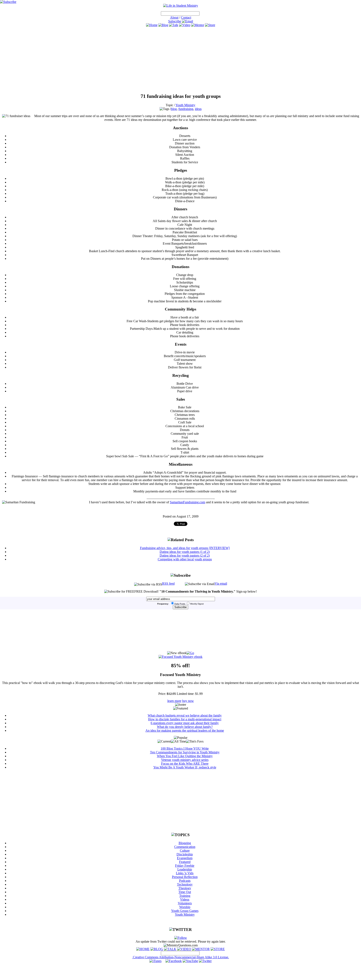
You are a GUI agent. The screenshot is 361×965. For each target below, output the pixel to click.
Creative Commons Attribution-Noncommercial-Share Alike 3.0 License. (180, 957)
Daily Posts (179, 604)
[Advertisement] (180, 60)
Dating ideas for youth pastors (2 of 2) (185, 555)
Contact (186, 17)
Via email (221, 583)
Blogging (185, 843)
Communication (184, 847)
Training (184, 895)
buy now (188, 701)
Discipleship (185, 854)
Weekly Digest (197, 604)
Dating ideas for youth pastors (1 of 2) (185, 551)
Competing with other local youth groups (185, 559)
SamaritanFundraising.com (187, 502)
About (174, 17)
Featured (185, 862)
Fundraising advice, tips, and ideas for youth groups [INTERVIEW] (185, 548)
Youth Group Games (184, 911)
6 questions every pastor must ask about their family (185, 723)
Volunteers (185, 903)
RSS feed (168, 583)
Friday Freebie (184, 865)
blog (174, 109)
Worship (184, 907)
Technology (185, 884)
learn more (174, 701)
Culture (185, 850)
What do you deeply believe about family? (185, 727)
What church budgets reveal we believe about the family (185, 715)
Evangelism (184, 858)
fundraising (185, 109)
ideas (198, 109)
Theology (184, 888)
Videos (184, 899)
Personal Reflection (185, 877)
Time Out (184, 892)
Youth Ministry (185, 105)
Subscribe (174, 21)
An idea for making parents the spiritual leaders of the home (184, 730)
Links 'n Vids (184, 873)
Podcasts (185, 880)
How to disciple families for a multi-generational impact (184, 719)
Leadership (184, 869)
